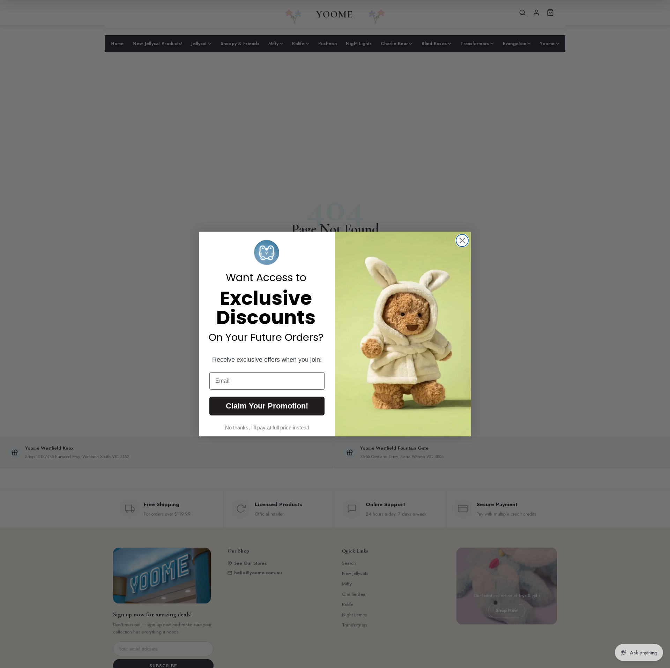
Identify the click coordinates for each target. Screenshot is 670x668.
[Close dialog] (462, 240)
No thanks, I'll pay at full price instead (267, 427)
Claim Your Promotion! (267, 405)
